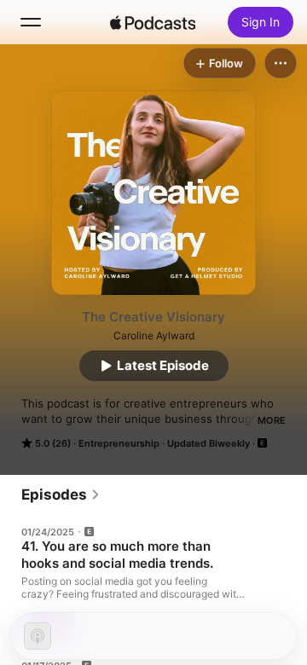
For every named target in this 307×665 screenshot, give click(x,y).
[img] (152, 22)
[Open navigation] (30, 22)
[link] (61, 494)
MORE (272, 420)
